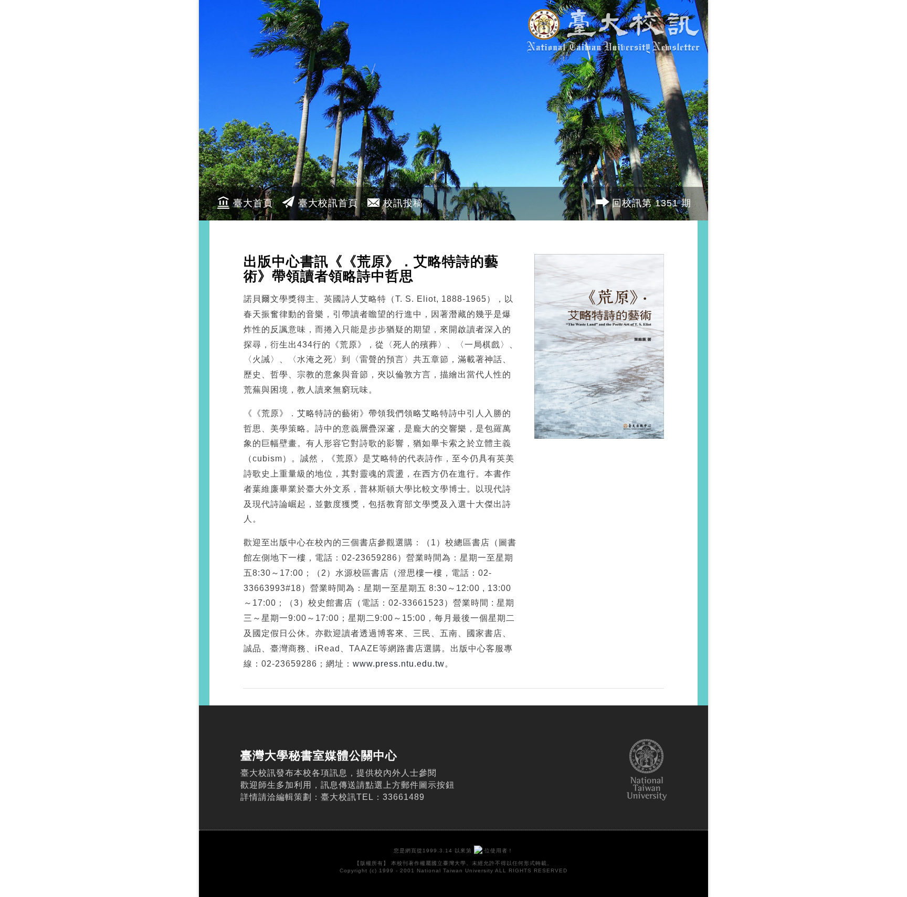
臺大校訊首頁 (328, 203)
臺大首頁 (253, 203)
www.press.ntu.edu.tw (399, 663)
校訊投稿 (403, 203)
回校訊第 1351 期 (651, 203)
